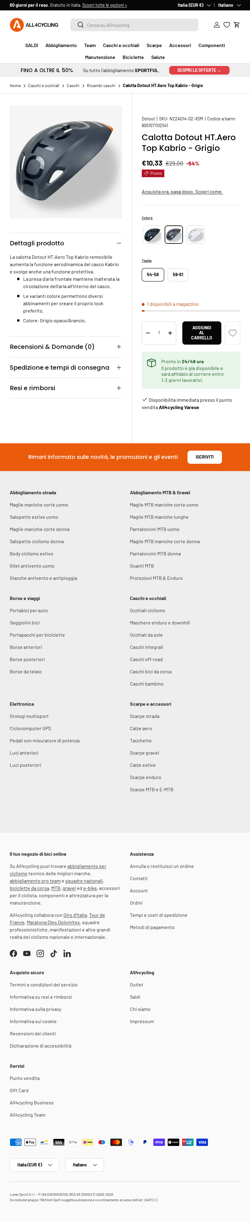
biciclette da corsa (29, 888)
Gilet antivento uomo (32, 566)
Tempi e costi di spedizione (159, 915)
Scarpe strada (144, 716)
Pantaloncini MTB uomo (155, 529)
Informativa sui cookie (33, 1021)
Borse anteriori (26, 647)
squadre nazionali (84, 881)
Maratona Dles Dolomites (53, 922)
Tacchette (141, 740)
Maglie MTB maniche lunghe (159, 517)
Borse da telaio (26, 671)
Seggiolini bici (25, 622)
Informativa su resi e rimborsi (41, 997)
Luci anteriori (24, 753)
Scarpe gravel (144, 753)
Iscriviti (205, 456)
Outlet (136, 984)
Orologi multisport (29, 716)
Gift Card (19, 1090)
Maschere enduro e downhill (160, 622)
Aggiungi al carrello (201, 333)
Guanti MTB (142, 566)
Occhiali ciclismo (147, 610)
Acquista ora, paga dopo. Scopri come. (182, 191)
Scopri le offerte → (199, 70)
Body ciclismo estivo (31, 553)
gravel (69, 888)
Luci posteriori (25, 765)
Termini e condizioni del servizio (44, 984)
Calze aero (141, 728)
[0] (226, 24)
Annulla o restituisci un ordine (162, 866)
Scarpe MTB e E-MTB (151, 789)
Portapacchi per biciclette (37, 635)
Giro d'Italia (75, 915)
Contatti (139, 878)
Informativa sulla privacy (35, 1009)
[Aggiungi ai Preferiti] (232, 333)
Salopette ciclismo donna (37, 541)
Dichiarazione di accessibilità (40, 1045)
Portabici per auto (29, 610)
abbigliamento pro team (35, 881)
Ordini (136, 903)
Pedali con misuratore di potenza (45, 740)
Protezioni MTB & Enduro (156, 578)
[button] (236, 24)
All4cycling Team (27, 1115)
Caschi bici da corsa (151, 671)
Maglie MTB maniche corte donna (165, 541)
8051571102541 (155, 125)
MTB (55, 888)
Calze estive (143, 765)
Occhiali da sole (146, 635)
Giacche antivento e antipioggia (43, 578)
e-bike (90, 888)
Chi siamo (140, 1009)
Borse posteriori (27, 659)
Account (139, 890)
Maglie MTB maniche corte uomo (164, 504)
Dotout (148, 118)
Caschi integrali (146, 647)
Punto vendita (25, 1078)
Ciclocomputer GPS (30, 728)
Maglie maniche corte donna (40, 529)
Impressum (142, 1021)
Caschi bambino (147, 683)
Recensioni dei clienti (33, 1033)
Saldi (135, 997)
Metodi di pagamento (152, 927)
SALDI (31, 45)
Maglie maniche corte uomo (39, 504)
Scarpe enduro (145, 777)
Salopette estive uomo (34, 517)
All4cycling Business (32, 1102)
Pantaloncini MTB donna (155, 553)
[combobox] (134, 25)
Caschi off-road (146, 659)
